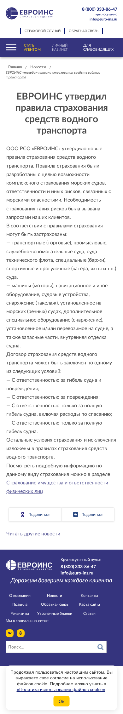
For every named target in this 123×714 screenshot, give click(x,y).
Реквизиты (19, 613)
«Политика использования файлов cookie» (61, 689)
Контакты (89, 595)
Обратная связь (83, 31)
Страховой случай (43, 31)
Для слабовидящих (98, 47)
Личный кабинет (59, 47)
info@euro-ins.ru (103, 19)
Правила (19, 604)
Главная (15, 67)
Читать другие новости (33, 533)
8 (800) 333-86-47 (99, 11)
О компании (20, 595)
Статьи (89, 613)
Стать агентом (32, 47)
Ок (62, 701)
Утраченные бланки (54, 613)
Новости (38, 67)
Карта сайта (89, 604)
